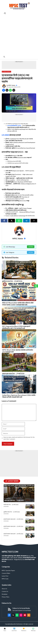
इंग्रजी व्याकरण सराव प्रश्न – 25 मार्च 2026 (13, 519)
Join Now (30, 246)
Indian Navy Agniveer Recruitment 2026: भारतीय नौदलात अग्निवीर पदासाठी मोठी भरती (18, 396)
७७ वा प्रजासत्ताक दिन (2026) (14, 125)
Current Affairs (6, 573)
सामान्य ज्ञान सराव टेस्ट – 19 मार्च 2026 (13, 373)
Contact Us (5, 591)
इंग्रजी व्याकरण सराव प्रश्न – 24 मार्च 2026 (13, 533)
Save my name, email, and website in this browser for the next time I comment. (19, 438)
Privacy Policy (5, 597)
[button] (4, 56)
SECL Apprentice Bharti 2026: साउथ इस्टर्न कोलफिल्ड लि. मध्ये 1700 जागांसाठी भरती (16, 327)
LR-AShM (5, 135)
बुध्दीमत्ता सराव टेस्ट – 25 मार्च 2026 (12, 281)
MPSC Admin (11, 85)
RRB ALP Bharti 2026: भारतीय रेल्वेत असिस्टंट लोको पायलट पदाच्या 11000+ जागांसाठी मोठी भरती (17, 304)
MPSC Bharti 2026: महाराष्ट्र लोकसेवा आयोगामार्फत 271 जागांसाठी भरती (17, 351)
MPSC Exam (5, 578)
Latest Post (5, 576)
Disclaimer (4, 594)
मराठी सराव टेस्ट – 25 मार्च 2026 (11, 504)
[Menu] (5, 13)
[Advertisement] (19, 34)
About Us (4, 588)
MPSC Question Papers (8, 570)
